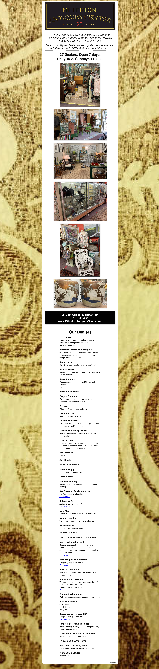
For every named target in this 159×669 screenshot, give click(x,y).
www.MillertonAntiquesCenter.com (80, 321)
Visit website (64, 496)
